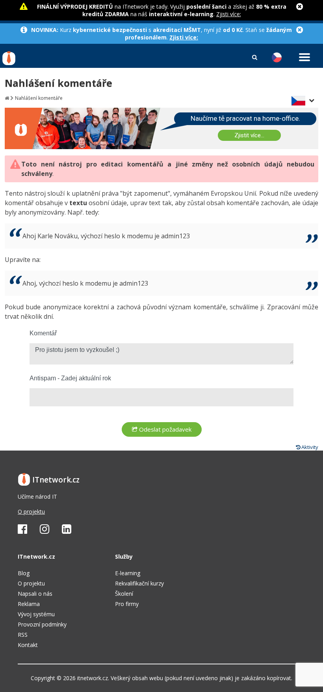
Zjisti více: (228, 14)
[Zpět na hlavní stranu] (7, 98)
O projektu (31, 511)
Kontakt (28, 645)
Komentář (43, 333)
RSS (23, 634)
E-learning (127, 573)
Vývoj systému (36, 614)
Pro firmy (127, 604)
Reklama (29, 604)
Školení (124, 593)
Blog (24, 573)
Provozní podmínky (42, 624)
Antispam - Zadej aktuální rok (70, 378)
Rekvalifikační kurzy (139, 583)
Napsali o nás (35, 593)
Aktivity (309, 447)
